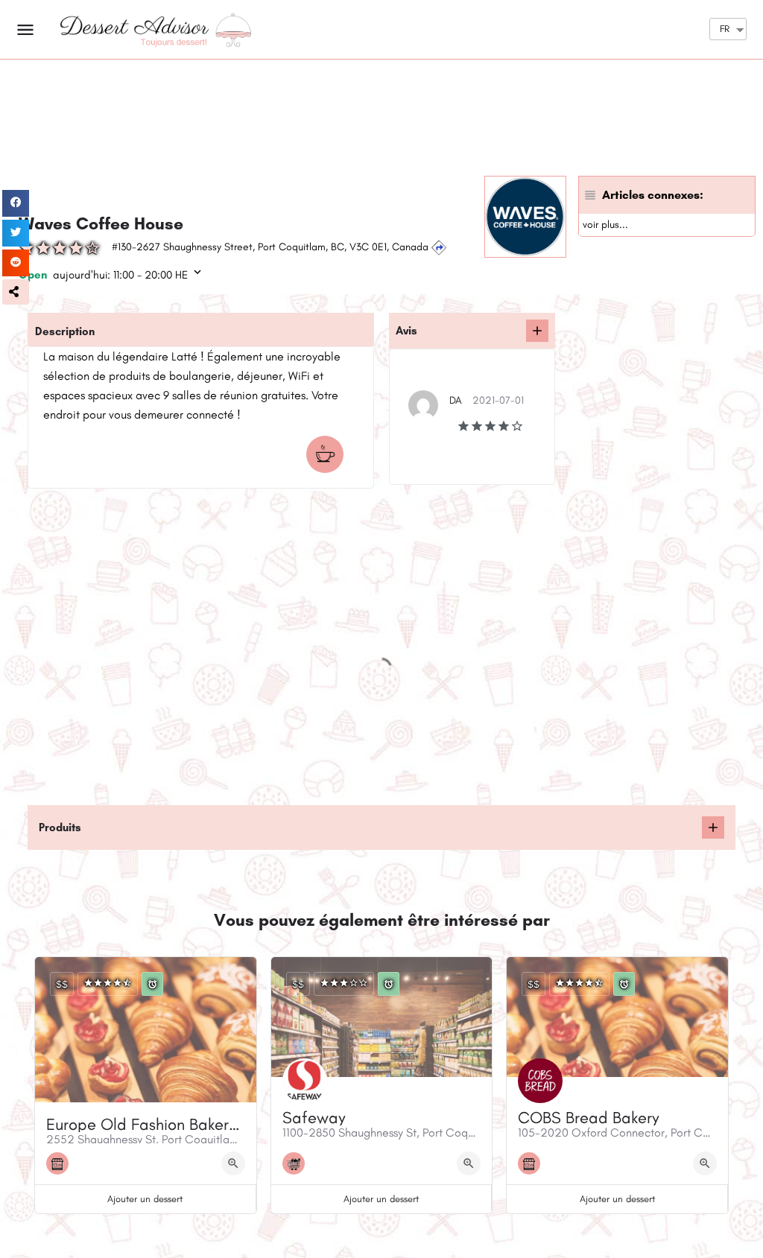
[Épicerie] (297, 1163)
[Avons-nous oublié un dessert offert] (713, 827)
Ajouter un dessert (145, 1198)
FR (724, 28)
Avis (406, 330)
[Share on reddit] (15, 263)
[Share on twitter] (15, 233)
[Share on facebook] (15, 203)
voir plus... (605, 224)
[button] (15, 292)
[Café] (328, 454)
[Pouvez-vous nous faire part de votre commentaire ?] (537, 331)
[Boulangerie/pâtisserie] (61, 1163)
